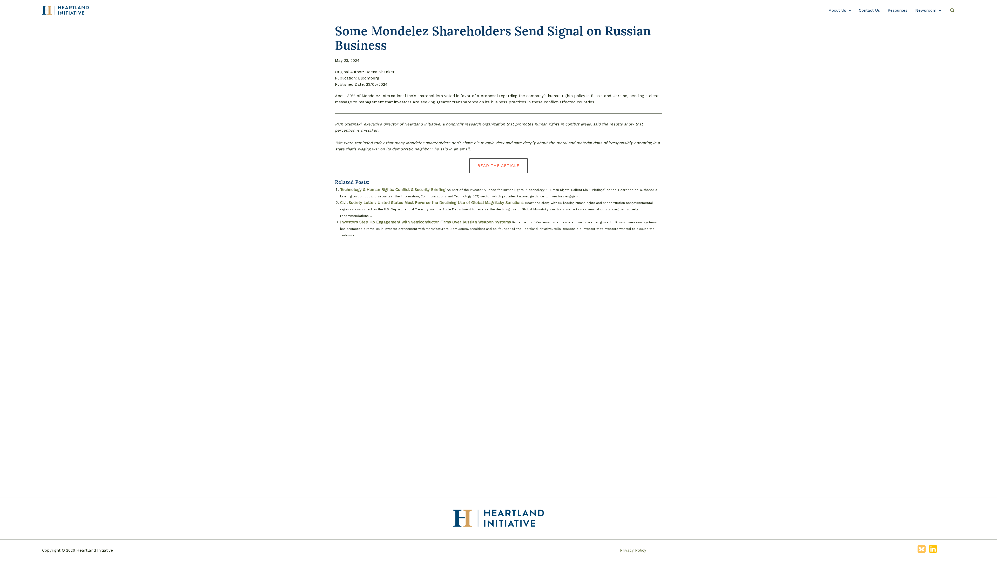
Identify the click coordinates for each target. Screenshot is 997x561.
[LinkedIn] (933, 549)
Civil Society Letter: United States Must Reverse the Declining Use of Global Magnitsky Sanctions (432, 202)
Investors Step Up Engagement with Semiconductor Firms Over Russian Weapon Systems (425, 222)
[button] (848, 10)
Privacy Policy (633, 550)
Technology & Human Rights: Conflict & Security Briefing (393, 189)
